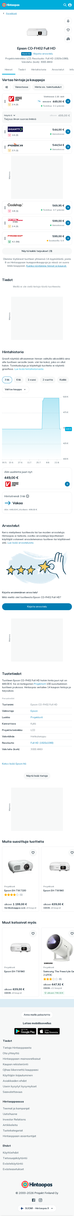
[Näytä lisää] (5, 101)
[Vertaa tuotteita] (68, 39)
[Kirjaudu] (70, 5)
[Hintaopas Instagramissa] (40, 1200)
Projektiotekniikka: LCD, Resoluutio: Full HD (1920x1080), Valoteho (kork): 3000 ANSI (37, 60)
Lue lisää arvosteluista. (21, 542)
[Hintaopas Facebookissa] (33, 1200)
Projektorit (11, 13)
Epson (34, 710)
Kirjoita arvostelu (43, 53)
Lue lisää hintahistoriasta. (29, 369)
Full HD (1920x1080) (42, 742)
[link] (20, 879)
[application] (37, 430)
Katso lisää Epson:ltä (14, 763)
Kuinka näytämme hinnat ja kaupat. (46, 265)
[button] (68, 21)
